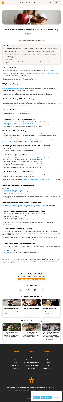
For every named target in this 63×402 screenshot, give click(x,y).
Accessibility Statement (31, 365)
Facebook (47, 357)
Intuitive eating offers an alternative (44, 73)
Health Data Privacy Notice (31, 362)
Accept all (36, 397)
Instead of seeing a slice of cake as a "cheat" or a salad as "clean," (37, 179)
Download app (16, 371)
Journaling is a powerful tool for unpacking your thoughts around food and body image (23, 205)
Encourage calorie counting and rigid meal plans (15, 112)
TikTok (47, 359)
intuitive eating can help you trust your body (35, 78)
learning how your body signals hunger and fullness (35, 158)
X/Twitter (47, 365)
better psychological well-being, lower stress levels (39, 134)
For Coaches (47, 2)
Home (21, 2)
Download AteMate (8, 252)
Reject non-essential (46, 397)
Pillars (34, 2)
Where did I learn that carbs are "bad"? (13, 190)
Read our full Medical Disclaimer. (48, 390)
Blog (40, 2)
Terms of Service (31, 371)
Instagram (47, 354)
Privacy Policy (31, 368)
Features (27, 2)
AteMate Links (47, 368)
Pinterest (47, 362)
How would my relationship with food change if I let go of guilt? (19, 219)
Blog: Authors (15, 365)
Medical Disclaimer (31, 359)
